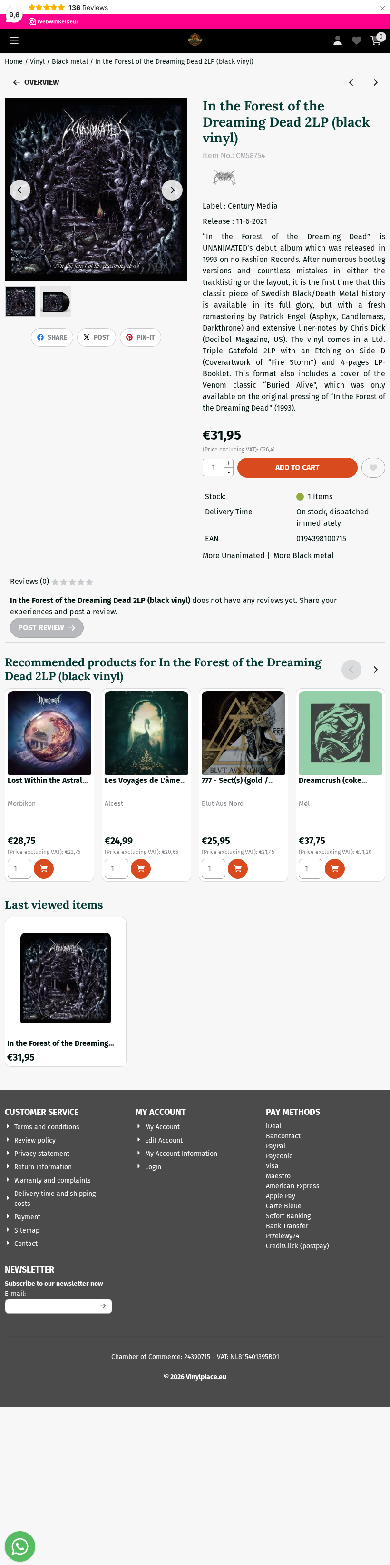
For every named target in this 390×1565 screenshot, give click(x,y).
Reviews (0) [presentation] (29, 581)
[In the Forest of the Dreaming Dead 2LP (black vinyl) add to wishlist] (373, 468)
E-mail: (58, 1293)
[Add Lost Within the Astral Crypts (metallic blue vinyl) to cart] (44, 869)
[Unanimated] (224, 183)
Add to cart (297, 467)
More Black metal (303, 555)
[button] (14, 40)
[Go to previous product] (351, 82)
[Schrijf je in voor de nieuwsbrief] (103, 1306)
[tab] (51, 581)
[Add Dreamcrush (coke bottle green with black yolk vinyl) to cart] (335, 869)
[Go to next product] (375, 82)
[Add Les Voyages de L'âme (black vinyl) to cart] (141, 869)
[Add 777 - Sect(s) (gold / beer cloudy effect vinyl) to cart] (238, 869)
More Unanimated (234, 555)
